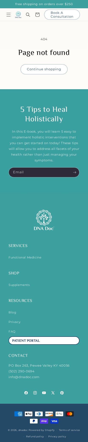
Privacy (15, 322)
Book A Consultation (62, 15)
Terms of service (69, 430)
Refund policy (35, 436)
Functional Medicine (25, 257)
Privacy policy (57, 436)
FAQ (12, 331)
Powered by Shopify (42, 429)
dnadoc (23, 429)
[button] (8, 14)
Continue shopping (44, 69)
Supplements (19, 285)
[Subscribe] (74, 172)
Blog (12, 312)
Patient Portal (26, 341)
